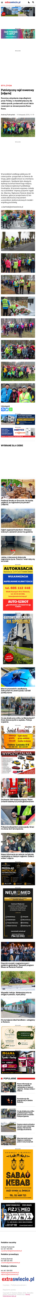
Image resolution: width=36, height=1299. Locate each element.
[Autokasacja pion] (18, 588)
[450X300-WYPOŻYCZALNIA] (18, 762)
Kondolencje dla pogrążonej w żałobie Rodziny (25, 1100)
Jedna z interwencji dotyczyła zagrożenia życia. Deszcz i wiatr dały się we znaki (18, 559)
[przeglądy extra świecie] (18, 873)
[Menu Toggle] (2, 2)
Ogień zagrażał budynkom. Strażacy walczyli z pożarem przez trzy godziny (17, 531)
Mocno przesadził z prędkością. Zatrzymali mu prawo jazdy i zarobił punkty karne (16, 691)
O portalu (6, 1285)
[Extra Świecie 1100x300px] (18, 34)
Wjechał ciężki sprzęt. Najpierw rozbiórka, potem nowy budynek (25, 1140)
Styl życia (6, 86)
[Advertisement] (18, 65)
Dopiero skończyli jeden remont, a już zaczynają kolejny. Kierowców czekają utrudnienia (26, 1126)
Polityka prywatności (18, 1285)
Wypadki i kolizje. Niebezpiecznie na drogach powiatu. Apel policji (16, 993)
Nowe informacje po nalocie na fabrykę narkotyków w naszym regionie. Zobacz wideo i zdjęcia (17, 856)
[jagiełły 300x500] (18, 639)
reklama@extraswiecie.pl (9, 1274)
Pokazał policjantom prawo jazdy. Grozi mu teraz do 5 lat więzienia (17, 828)
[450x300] (18, 1062)
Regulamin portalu (9, 1290)
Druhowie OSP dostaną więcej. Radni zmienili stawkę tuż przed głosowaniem (17, 801)
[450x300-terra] (18, 1037)
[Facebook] (3, 409)
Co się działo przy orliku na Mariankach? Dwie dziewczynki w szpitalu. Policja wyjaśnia (18, 720)
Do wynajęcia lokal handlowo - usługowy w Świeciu (18, 1021)
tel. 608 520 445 (6, 1261)
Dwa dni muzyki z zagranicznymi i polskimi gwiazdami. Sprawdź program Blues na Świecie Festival (17, 965)
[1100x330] (18, 419)
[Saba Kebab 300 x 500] (18, 1174)
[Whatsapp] (10, 409)
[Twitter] (7, 409)
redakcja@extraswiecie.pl (10, 1272)
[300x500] (18, 913)
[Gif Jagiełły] (18, 11)
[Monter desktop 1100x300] (18, 432)
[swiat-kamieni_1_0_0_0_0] (18, 737)
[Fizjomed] (18, 1215)
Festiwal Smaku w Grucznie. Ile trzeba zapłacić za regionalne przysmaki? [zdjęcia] (17, 502)
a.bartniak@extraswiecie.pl (10, 1263)
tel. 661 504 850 (6, 1249)
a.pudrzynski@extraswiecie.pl (11, 1251)
